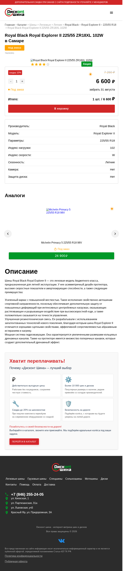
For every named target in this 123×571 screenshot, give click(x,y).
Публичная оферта (16, 561)
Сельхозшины (73, 478)
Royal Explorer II (90, 24)
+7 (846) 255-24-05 (27, 494)
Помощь (24, 484)
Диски (104, 478)
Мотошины (91, 478)
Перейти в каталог (24, 441)
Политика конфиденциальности (23, 556)
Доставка (49, 484)
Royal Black (72, 24)
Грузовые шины (37, 478)
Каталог (22, 24)
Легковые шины (15, 478)
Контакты (11, 484)
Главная (10, 24)
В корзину (60, 108)
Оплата (36, 484)
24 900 (59, 255)
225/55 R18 (11, 27)
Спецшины (55, 478)
